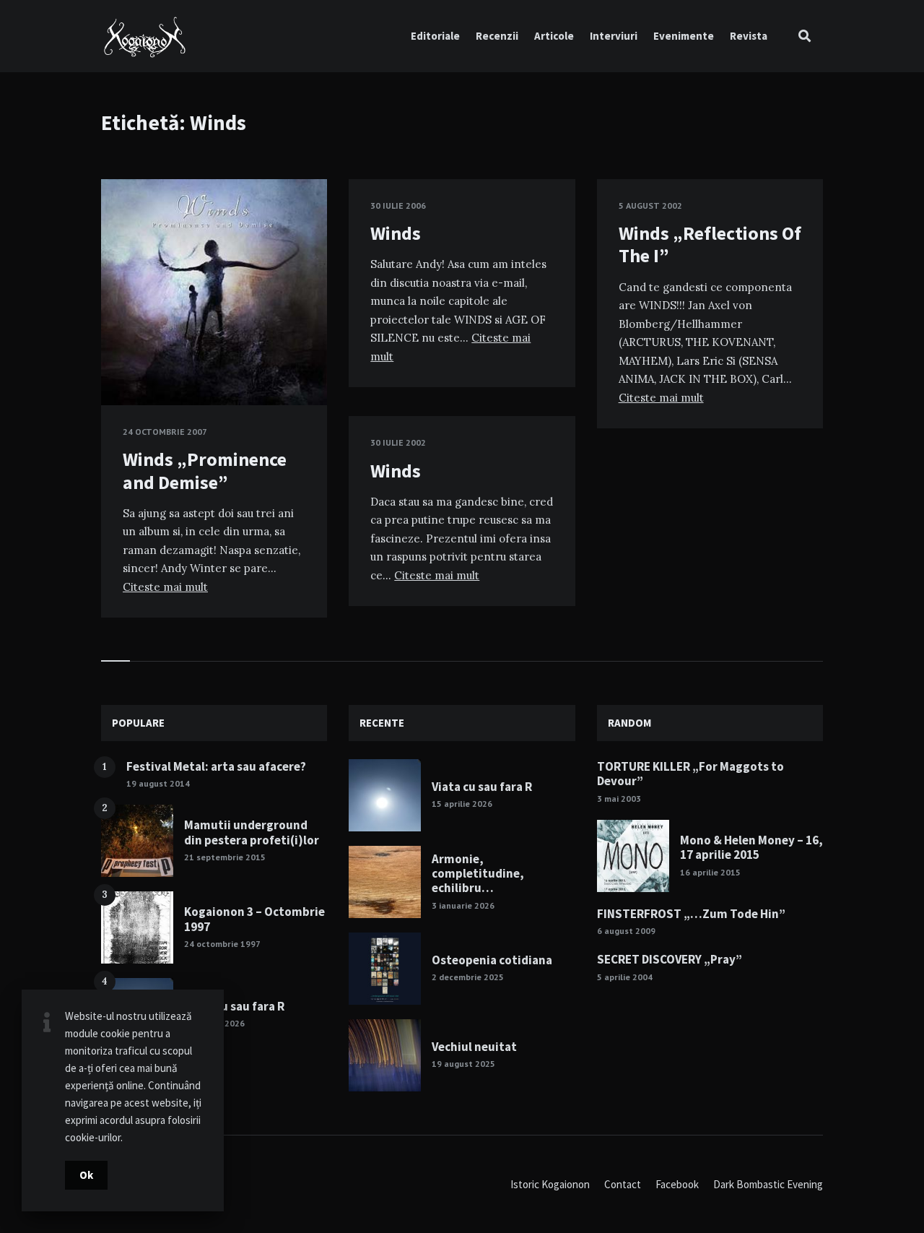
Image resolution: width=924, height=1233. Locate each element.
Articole (554, 36)
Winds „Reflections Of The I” (710, 244)
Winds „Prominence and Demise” (205, 470)
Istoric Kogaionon (550, 1184)
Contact (622, 1184)
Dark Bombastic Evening (768, 1184)
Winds (395, 233)
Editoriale (435, 36)
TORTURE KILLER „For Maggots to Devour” (690, 773)
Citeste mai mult (165, 587)
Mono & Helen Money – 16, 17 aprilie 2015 (751, 847)
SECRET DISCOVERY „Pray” (669, 959)
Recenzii (497, 36)
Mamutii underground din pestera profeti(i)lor (251, 832)
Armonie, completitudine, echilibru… (478, 873)
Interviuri (613, 36)
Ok (86, 1175)
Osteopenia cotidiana (492, 960)
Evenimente (683, 36)
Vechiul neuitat (474, 1047)
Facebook (677, 1184)
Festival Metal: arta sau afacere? (216, 766)
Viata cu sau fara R (234, 1006)
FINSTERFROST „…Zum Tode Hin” (691, 914)
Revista (748, 36)
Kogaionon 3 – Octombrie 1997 (254, 919)
